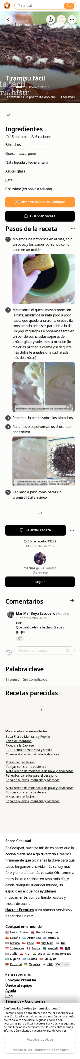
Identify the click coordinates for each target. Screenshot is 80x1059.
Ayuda (10, 990)
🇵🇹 (13, 964)
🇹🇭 (60, 943)
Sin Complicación (36, 679)
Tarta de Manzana (19, 741)
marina (30, 568)
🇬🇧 (44, 933)
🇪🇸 (12, 938)
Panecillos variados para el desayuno (31, 775)
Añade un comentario (33, 650)
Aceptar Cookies (40, 1039)
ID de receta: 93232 (42, 541)
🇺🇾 (51, 938)
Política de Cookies (54, 1031)
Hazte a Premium (19, 909)
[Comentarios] (72, 602)
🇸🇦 (50, 948)
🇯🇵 (47, 964)
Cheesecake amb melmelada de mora (32, 754)
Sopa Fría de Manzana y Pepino (28, 736)
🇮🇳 (39, 954)
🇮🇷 (25, 954)
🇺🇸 (17, 933)
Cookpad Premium (20, 980)
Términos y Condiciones (25, 1001)
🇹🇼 (65, 948)
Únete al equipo (18, 985)
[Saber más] (72, 19)
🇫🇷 (33, 948)
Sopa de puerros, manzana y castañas (33, 780)
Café (8, 180)
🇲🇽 (12, 943)
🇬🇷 (29, 959)
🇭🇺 (59, 954)
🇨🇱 (28, 943)
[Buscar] (69, 6)
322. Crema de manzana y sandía (29, 750)
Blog (9, 996)
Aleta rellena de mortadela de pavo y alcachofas (40, 771)
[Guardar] (61, 19)
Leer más (68, 97)
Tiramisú (12, 679)
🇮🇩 (14, 948)
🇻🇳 (44, 943)
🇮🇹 (11, 954)
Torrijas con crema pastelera (26, 766)
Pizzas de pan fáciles (20, 762)
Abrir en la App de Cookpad (43, 202)
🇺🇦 (32, 964)
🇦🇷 (31, 938)
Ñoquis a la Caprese (20, 745)
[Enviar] (70, 651)
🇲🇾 (48, 959)
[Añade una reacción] (20, 638)
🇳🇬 (12, 959)
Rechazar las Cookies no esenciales (39, 1050)
